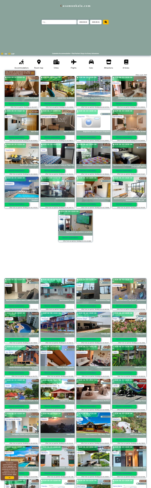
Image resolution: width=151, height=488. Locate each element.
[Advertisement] (75, 261)
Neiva (115, 453)
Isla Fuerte (81, 486)
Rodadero (9, 183)
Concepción (81, 352)
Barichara (9, 453)
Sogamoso (9, 150)
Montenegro (64, 217)
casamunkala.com (75, 5)
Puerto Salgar (82, 319)
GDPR (14, 474)
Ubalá (8, 386)
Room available (16, 104)
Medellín (116, 83)
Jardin (115, 386)
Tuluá (43, 150)
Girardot (80, 83)
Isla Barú (9, 83)
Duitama (44, 183)
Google (10, 466)
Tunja (115, 150)
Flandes (44, 486)
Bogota (8, 116)
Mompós (44, 453)
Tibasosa (44, 319)
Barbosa (44, 83)
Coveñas (44, 285)
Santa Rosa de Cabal (48, 386)
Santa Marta (117, 116)
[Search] (106, 22)
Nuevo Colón (46, 352)
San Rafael (9, 352)
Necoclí (80, 183)
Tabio (115, 352)
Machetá (116, 419)
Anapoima (80, 116)
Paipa (79, 285)
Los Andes (81, 150)
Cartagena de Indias (48, 116)
